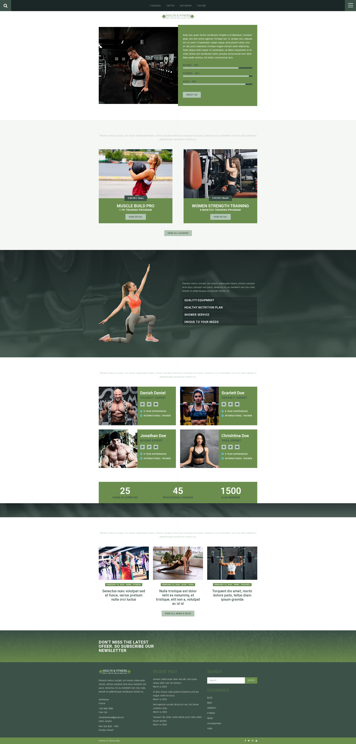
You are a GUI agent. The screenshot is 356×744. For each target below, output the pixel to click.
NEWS (210, 718)
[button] (135, 198)
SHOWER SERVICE (196, 314)
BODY (209, 702)
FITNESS (211, 713)
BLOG (209, 697)
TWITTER (170, 5)
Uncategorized (214, 723)
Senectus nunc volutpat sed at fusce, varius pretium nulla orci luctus (123, 595)
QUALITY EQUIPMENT (199, 300)
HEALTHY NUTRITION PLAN (203, 307)
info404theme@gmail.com (111, 717)
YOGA (209, 728)
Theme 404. (114, 740)
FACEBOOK (155, 5)
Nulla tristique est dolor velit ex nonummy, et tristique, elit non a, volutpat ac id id (178, 597)
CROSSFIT (211, 708)
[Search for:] (232, 680)
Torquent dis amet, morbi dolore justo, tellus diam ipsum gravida (232, 595)
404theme (104, 699)
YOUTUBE (201, 5)
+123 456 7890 (106, 708)
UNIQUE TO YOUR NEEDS (201, 322)
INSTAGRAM (185, 5)
